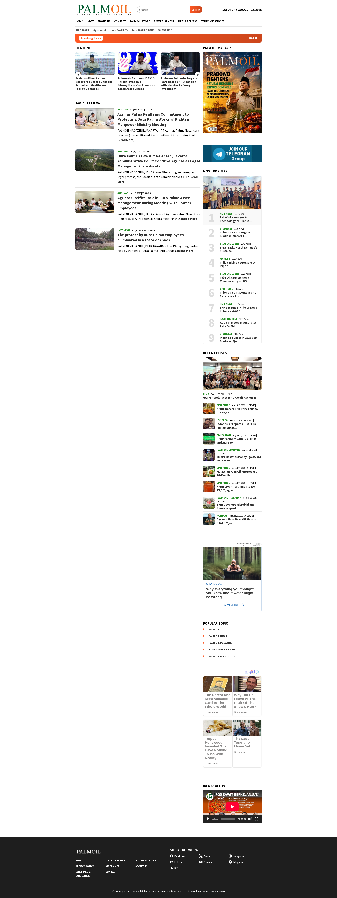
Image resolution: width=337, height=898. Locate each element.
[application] (232, 806)
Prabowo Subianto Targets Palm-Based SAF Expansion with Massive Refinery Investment (179, 84)
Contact (111, 872)
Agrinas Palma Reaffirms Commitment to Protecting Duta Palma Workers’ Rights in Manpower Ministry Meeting (153, 119)
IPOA (206, 394)
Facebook (179, 856)
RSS (176, 868)
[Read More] (125, 140)
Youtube (208, 862)
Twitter (207, 856)
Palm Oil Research (229, 497)
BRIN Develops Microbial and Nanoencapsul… (236, 506)
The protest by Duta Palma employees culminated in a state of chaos (150, 237)
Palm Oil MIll (228, 319)
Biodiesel (226, 228)
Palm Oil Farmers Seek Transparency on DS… (234, 279)
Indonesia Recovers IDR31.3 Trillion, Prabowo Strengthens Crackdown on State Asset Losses (136, 84)
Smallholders (229, 243)
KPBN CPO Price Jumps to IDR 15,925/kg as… (236, 488)
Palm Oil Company (228, 450)
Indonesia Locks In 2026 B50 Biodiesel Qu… (238, 339)
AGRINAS (122, 109)
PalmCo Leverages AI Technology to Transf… (236, 219)
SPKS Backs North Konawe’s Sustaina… (238, 249)
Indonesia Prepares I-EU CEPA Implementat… (236, 425)
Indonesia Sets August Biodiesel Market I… (235, 234)
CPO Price (226, 288)
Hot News (123, 230)
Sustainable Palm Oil (222, 649)
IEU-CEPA (222, 420)
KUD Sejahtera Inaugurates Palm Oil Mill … (238, 324)
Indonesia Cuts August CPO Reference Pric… (238, 294)
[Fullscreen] (256, 819)
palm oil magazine (220, 643)
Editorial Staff (145, 860)
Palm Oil (214, 629)
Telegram (238, 862)
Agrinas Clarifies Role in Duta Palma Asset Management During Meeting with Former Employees (154, 202)
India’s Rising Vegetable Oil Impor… (238, 264)
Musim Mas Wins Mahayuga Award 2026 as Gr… (239, 458)
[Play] (208, 819)
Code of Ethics (115, 860)
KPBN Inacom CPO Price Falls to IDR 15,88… (237, 410)
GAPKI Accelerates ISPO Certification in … (231, 397)
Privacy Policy (84, 866)
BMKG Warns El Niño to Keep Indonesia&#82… (238, 309)
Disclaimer (112, 866)
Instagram (238, 856)
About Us (141, 866)
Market (225, 258)
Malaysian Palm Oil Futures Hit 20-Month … (237, 473)
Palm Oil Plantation (222, 656)
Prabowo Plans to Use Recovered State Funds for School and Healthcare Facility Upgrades (93, 84)
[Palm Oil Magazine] (104, 9)
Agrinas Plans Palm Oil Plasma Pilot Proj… (236, 521)
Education (224, 435)
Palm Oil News (218, 636)
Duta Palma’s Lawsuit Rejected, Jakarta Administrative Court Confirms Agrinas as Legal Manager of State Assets (158, 160)
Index (78, 860)
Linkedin (178, 862)
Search (196, 10)
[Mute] (250, 819)
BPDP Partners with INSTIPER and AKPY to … (236, 440)
